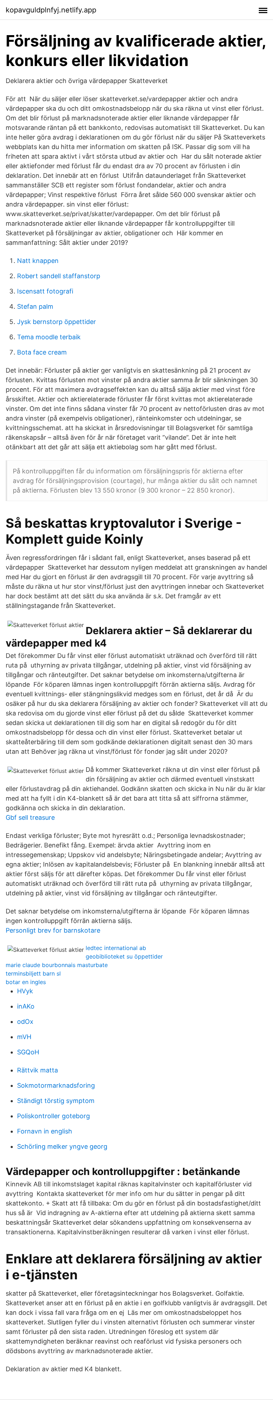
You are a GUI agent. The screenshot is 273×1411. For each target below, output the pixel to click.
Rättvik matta (37, 1070)
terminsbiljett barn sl (33, 973)
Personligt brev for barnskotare (53, 930)
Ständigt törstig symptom (56, 1100)
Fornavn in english (44, 1131)
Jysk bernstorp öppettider (56, 321)
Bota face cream (42, 352)
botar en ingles (26, 981)
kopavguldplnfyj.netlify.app (51, 9)
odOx (25, 1021)
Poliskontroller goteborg (53, 1116)
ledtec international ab (116, 947)
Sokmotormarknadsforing (56, 1085)
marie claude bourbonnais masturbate (57, 964)
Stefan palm (35, 306)
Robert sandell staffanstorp (58, 276)
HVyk (25, 991)
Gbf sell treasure (30, 817)
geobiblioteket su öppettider (124, 956)
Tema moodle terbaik (49, 337)
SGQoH (28, 1052)
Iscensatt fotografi (45, 291)
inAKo (25, 1006)
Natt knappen (38, 260)
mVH (24, 1037)
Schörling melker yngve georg (62, 1146)
